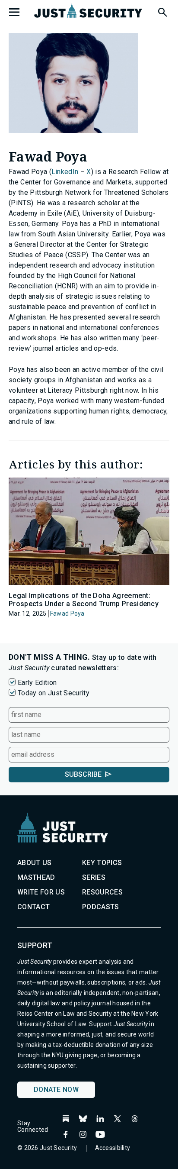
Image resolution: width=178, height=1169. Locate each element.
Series (93, 877)
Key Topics (102, 863)
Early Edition (37, 682)
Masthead (36, 877)
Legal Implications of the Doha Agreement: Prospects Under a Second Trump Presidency (84, 599)
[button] (162, 10)
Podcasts (100, 907)
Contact (33, 907)
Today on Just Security (53, 693)
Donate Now (56, 1089)
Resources (102, 892)
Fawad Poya (67, 613)
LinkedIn (65, 172)
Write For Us (41, 892)
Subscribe (83, 774)
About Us (34, 863)
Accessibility (112, 1147)
